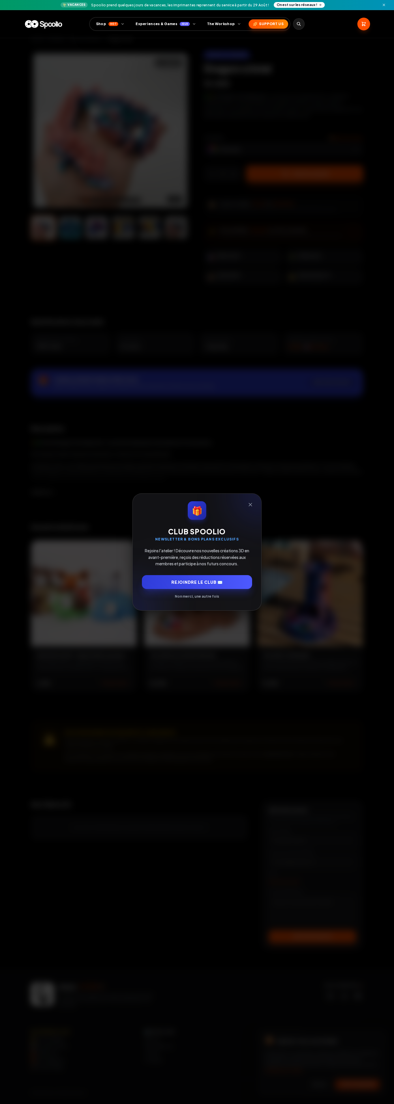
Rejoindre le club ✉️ (196, 582)
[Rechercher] (299, 24)
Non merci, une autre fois (197, 596)
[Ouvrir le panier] (363, 24)
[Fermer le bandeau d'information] (384, 5)
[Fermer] (250, 504)
